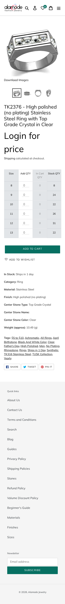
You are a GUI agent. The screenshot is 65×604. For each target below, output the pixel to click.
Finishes (12, 527)
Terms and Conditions (21, 419)
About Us (13, 400)
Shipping (9, 158)
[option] (16, 93)
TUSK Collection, (42, 354)
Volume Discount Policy (22, 498)
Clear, (51, 342)
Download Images (16, 80)
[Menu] (59, 8)
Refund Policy (16, 488)
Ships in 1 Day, (37, 350)
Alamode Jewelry (37, 592)
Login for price (22, 142)
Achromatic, (32, 338)
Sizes (10, 537)
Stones (11, 478)
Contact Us (14, 410)
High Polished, (30, 346)
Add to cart (32, 248)
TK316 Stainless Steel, (18, 354)
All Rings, (46, 338)
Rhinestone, (11, 350)
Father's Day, (12, 346)
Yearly (8, 358)
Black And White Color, (32, 342)
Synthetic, (53, 350)
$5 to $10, (18, 338)
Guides (12, 449)
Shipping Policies (18, 468)
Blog (10, 439)
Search (12, 429)
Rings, (23, 350)
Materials (13, 517)
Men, (42, 346)
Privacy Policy (16, 459)
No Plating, (53, 346)
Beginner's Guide (18, 508)
